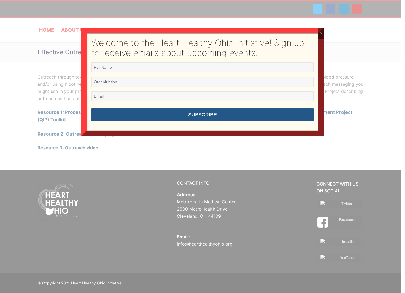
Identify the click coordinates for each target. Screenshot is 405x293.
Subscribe (202, 114)
